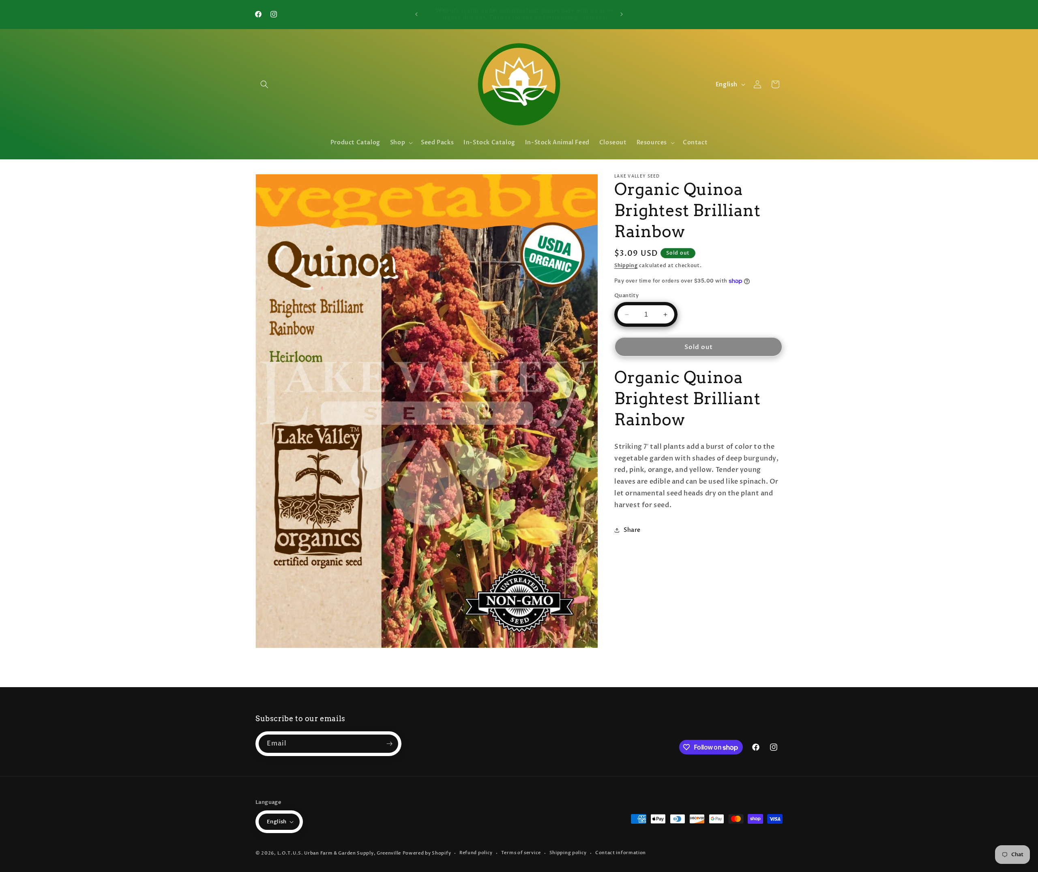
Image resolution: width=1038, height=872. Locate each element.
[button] (264, 84)
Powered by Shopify (427, 853)
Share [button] (632, 530)
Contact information (620, 853)
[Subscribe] (389, 743)
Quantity (626, 295)
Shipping (626, 265)
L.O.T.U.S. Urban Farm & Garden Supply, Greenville (339, 853)
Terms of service (521, 853)
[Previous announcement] (416, 14)
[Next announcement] (622, 14)
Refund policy (476, 853)
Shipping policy (568, 853)
